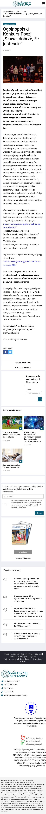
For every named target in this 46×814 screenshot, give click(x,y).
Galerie (23, 662)
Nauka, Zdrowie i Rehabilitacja (31, 659)
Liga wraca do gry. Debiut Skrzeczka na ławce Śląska (11, 434)
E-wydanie (23, 552)
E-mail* (29, 389)
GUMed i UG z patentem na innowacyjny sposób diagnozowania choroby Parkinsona (32, 436)
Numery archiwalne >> (23, 558)
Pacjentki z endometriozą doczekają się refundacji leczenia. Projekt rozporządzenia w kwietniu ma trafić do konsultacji (28, 612)
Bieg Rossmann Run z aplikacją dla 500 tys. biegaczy (27, 624)
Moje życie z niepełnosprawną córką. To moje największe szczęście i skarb (26, 635)
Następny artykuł (23, 368)
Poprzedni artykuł (23, 363)
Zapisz (41, 399)
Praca (31, 654)
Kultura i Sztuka (21, 11)
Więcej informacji (38, 765)
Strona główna (8, 11)
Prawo (6, 654)
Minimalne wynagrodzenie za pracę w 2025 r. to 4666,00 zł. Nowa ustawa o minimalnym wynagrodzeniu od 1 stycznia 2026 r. (26, 583)
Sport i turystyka (29, 656)
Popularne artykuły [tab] (12, 570)
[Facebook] (5, 352)
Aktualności (15, 654)
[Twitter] (10, 352)
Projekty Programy (11, 659)
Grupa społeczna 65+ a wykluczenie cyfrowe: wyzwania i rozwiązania (28, 598)
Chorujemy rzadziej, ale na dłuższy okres (11, 466)
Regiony (24, 654)
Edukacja (38, 654)
